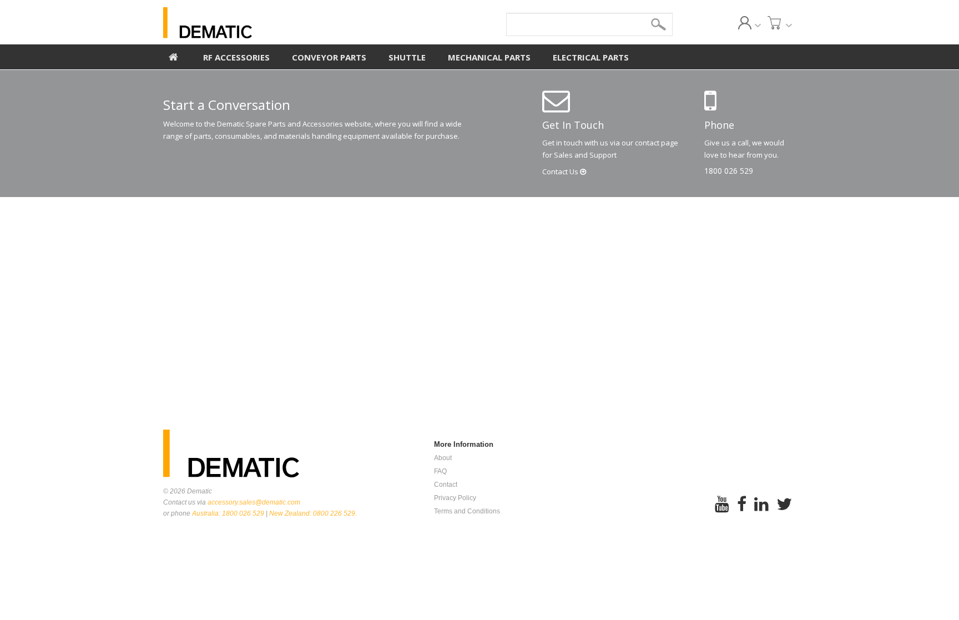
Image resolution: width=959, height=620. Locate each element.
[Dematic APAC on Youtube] (722, 511)
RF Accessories (236, 57)
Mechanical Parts (489, 57)
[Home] (173, 55)
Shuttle (407, 57)
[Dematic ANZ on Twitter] (784, 511)
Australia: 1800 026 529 (228, 513)
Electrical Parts (591, 57)
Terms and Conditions (467, 511)
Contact (561, 172)
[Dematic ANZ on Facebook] (741, 511)
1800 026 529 (728, 170)
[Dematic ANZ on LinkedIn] (761, 511)
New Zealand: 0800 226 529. (313, 513)
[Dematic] (258, 22)
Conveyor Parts (329, 57)
